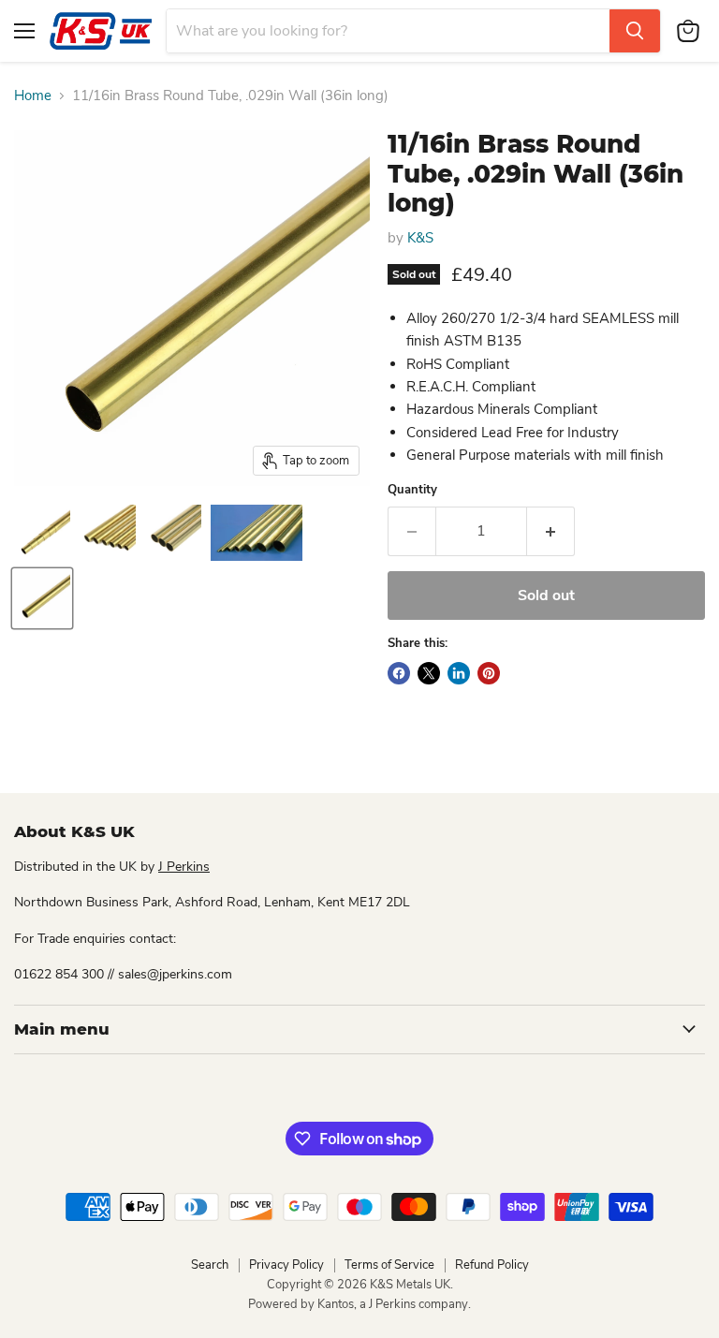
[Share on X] (429, 673)
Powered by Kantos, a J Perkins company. (359, 1304)
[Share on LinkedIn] (459, 673)
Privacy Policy (286, 1265)
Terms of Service (389, 1265)
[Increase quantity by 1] (551, 531)
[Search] (634, 30)
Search (209, 1265)
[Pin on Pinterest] (488, 673)
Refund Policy (492, 1265)
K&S (420, 237)
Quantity (412, 490)
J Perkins (184, 866)
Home (32, 96)
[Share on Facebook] (399, 673)
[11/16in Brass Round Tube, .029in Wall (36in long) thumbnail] (42, 533)
